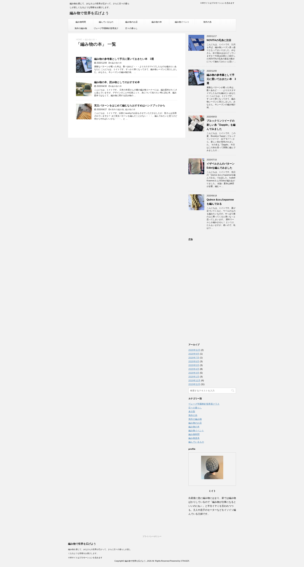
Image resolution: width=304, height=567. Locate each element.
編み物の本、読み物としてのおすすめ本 (117, 82)
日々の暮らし (131, 28)
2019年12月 (194, 380)
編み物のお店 (131, 22)
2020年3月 (193, 373)
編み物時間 (81, 22)
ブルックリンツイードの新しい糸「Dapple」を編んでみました (221, 124)
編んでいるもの (106, 22)
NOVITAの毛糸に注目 (219, 40)
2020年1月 (193, 376)
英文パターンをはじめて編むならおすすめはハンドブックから (129, 105)
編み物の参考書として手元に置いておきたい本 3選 (124, 59)
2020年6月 (193, 361)
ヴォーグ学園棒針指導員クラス (106, 29)
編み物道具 (194, 438)
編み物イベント (182, 22)
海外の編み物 (81, 28)
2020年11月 (194, 350)
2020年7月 (193, 357)
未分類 (191, 411)
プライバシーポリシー (152, 536)
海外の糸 (207, 22)
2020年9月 (193, 354)
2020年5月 (193, 365)
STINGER (185, 561)
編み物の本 (157, 22)
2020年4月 (193, 369)
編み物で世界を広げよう (89, 13)
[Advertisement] (212, 290)
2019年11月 (194, 384)
